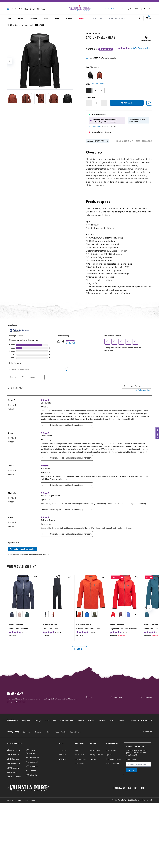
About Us (62, 755)
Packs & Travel (75, 732)
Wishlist (93, 759)
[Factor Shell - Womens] (23, 592)
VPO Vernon (31, 770)
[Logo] (79, 8)
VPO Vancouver (32, 766)
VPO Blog (62, 759)
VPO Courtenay (13, 759)
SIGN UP (131, 770)
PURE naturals (51, 720)
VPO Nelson (12, 772)
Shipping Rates (80, 759)
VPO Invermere (13, 763)
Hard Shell (28, 25)
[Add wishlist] (35, 577)
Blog (26, 9)
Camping (26, 732)
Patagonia (26, 720)
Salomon (102, 720)
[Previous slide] (9, 61)
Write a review (144, 48)
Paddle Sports (60, 732)
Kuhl (111, 720)
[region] (129, 788)
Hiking (48, 732)
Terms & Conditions (113, 763)
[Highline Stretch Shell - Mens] (90, 592)
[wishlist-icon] (149, 103)
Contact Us (148, 697)
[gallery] (40, 60)
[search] (140, 18)
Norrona (91, 720)
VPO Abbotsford (14, 750)
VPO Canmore (13, 754)
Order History (95, 750)
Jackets (18, 25)
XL (108, 90)
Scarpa (81, 720)
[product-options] (90, 75)
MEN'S (9, 25)
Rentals (32, 9)
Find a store (118, 697)
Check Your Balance (113, 759)
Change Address (96, 755)
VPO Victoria (31, 775)
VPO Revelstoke (32, 757)
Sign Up (109, 755)
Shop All (79, 649)
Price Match (79, 763)
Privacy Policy (30, 800)
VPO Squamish (32, 761)
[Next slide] (149, 608)
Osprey (121, 720)
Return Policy (79, 755)
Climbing (38, 732)
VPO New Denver (14, 776)
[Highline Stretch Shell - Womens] (124, 592)
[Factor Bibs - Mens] (57, 592)
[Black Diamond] (146, 38)
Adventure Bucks (16, 9)
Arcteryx (37, 720)
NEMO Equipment (66, 720)
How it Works (111, 750)
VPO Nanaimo (13, 767)
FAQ (90, 697)
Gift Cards (41, 9)
